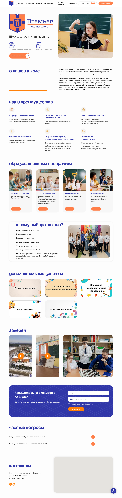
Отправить (76, 409)
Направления (30, 3)
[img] (92, 3)
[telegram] (10, 484)
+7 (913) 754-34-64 (16, 478)
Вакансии (72, 3)
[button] (19, 56)
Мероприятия (48, 3)
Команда (39, 3)
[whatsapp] (14, 484)
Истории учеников (61, 3)
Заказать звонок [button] (105, 3)
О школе (20, 3)
